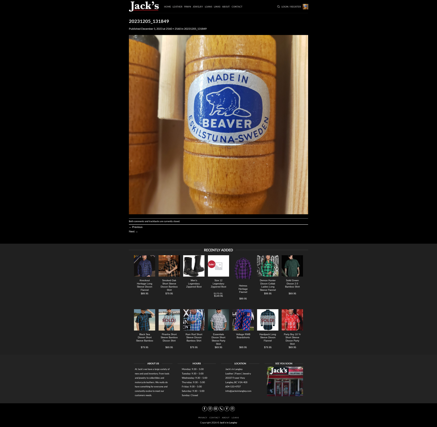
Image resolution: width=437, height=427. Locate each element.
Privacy (202, 417)
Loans (208, 6)
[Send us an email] (215, 408)
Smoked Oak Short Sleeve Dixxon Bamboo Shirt (169, 285)
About (226, 6)
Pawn (187, 6)
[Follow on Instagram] (210, 408)
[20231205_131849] (218, 124)
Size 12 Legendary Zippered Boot (218, 283)
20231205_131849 (195, 28)
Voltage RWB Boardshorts (243, 336)
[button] (291, 7)
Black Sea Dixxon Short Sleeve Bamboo (144, 337)
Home (167, 6)
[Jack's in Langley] (144, 6)
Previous (136, 226)
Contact (237, 6)
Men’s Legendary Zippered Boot (194, 283)
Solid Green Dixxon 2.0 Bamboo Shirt (292, 283)
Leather (177, 6)
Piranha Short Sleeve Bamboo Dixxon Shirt (169, 337)
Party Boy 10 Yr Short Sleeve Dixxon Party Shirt (292, 339)
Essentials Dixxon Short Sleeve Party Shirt (218, 339)
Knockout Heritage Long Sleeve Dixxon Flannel (144, 285)
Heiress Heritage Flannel (243, 288)
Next (133, 231)
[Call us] (221, 408)
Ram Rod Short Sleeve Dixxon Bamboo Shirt (194, 337)
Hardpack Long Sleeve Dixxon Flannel (267, 337)
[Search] (278, 6)
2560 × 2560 (173, 28)
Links (217, 6)
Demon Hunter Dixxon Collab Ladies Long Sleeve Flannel (268, 285)
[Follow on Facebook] (204, 408)
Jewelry (198, 6)
